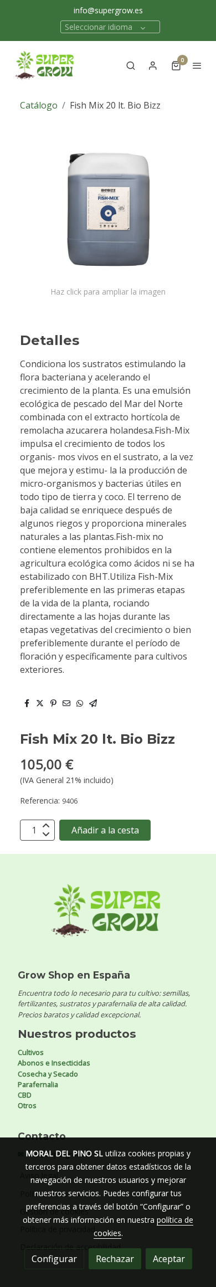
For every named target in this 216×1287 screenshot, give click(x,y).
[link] (44, 65)
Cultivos (31, 1052)
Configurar (54, 1259)
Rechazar (115, 1259)
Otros (27, 1105)
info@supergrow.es (108, 10)
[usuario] (153, 65)
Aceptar (169, 1259)
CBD (25, 1095)
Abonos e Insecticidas (54, 1063)
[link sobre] (108, 917)
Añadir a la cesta (105, 830)
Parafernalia (38, 1084)
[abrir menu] (197, 65)
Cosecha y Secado (48, 1074)
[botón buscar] (131, 65)
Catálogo (39, 105)
